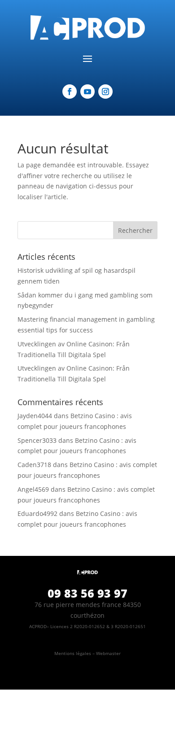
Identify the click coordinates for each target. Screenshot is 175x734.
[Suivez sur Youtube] (87, 91)
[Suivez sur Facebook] (69, 91)
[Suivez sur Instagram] (105, 91)
